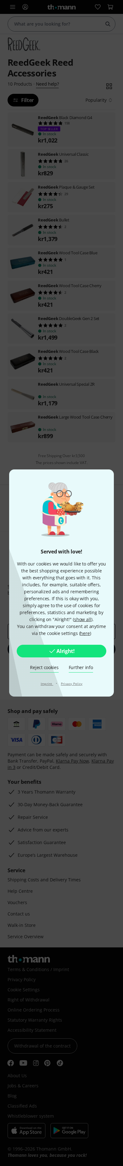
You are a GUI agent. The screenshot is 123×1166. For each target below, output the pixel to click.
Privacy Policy (72, 683)
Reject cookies (44, 667)
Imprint (47, 683)
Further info (81, 667)
